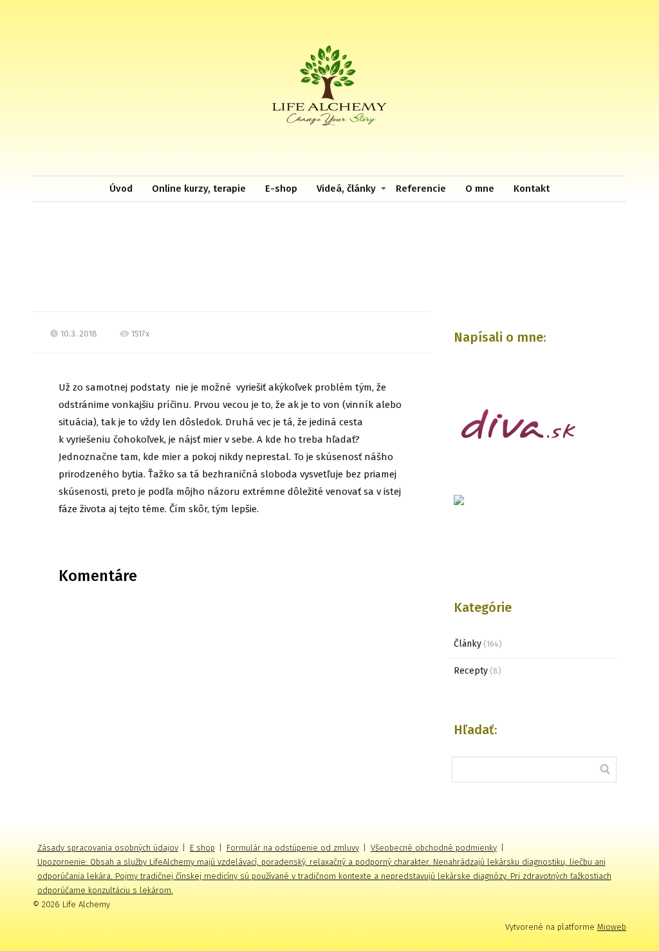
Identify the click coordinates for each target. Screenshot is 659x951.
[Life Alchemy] (329, 88)
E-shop (281, 188)
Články (467, 643)
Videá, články (346, 188)
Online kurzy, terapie (199, 188)
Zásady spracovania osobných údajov (107, 848)
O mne (479, 188)
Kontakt (532, 188)
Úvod (121, 188)
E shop (202, 848)
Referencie (421, 188)
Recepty (471, 670)
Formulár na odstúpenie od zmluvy (293, 848)
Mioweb (611, 927)
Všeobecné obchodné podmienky (434, 848)
